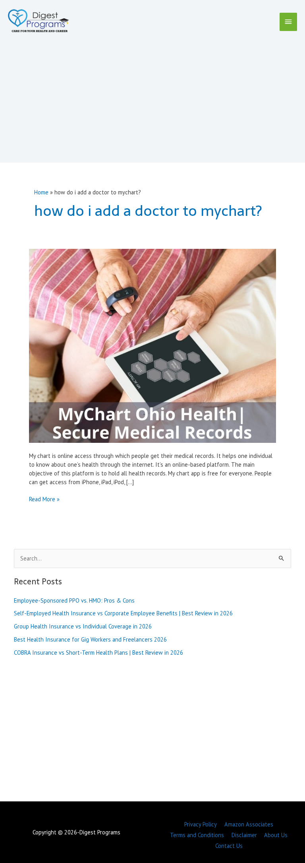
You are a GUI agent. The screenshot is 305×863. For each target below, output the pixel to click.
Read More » (44, 499)
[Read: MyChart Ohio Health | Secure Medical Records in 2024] (152, 345)
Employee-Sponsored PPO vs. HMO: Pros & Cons (74, 600)
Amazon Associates (248, 824)
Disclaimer (244, 835)
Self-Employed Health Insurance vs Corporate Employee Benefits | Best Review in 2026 (123, 613)
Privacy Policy (200, 824)
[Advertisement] (152, 94)
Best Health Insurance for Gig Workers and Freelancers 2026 (90, 639)
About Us (276, 835)
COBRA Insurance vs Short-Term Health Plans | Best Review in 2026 (98, 652)
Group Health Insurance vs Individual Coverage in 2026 (83, 626)
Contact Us (229, 845)
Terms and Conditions (197, 835)
